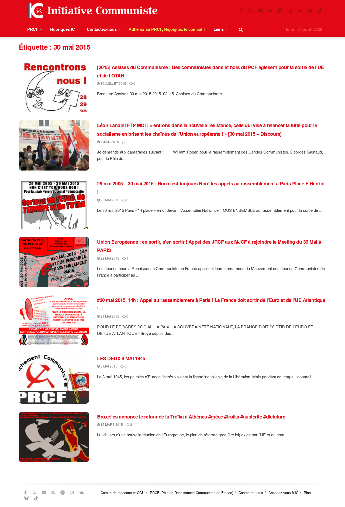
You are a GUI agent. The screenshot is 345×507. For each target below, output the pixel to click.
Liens (218, 29)
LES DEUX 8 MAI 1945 (121, 358)
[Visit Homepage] (92, 10)
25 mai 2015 (109, 200)
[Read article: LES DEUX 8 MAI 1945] (54, 378)
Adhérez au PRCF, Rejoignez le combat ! (167, 29)
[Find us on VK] (299, 11)
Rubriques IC (62, 29)
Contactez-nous (102, 29)
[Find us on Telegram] (279, 11)
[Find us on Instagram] (290, 11)
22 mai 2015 (109, 258)
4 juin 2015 (109, 141)
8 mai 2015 (108, 366)
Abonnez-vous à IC (283, 492)
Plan (307, 492)
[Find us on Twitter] (250, 11)
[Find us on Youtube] (260, 11)
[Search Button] (241, 29)
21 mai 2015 (109, 316)
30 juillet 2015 (113, 83)
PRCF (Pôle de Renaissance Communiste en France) (191, 492)
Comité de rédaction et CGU (122, 492)
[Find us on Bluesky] (310, 11)
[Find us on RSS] (270, 11)
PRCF (32, 29)
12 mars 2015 (111, 424)
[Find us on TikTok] (320, 11)
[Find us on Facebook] (241, 11)
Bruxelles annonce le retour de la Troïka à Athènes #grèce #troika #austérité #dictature (191, 416)
